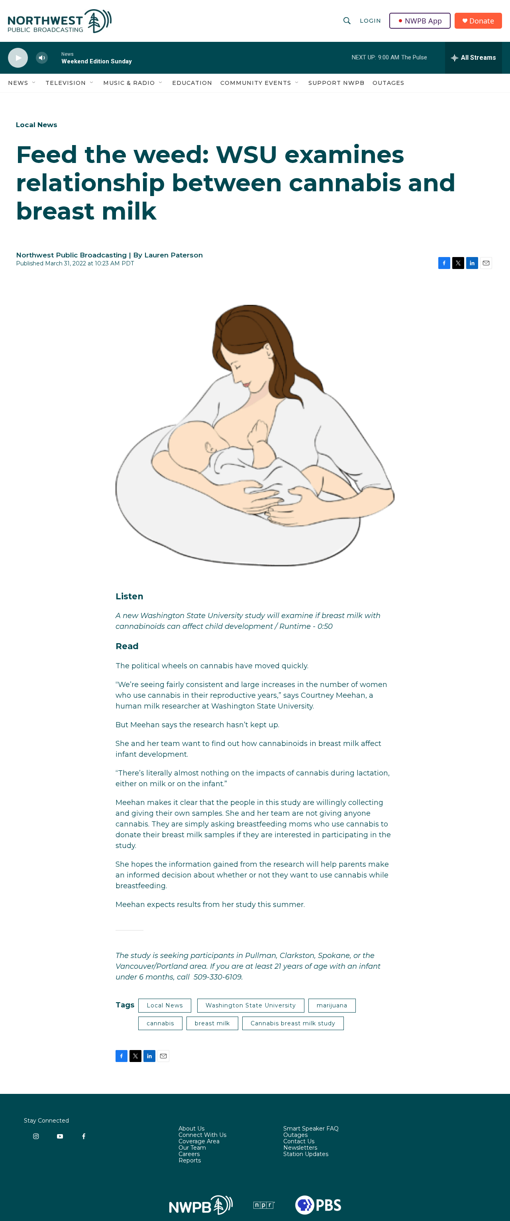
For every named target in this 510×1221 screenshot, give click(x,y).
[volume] (42, 58)
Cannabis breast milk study (293, 1023)
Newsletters (300, 1148)
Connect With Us (202, 1135)
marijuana (332, 1005)
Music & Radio (129, 82)
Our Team (192, 1148)
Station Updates (305, 1154)
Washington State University (251, 1005)
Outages (388, 82)
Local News (36, 125)
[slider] (54, 57)
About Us (191, 1129)
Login (370, 20)
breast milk (212, 1023)
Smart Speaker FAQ (311, 1129)
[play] (18, 58)
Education (192, 82)
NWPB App (423, 21)
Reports (189, 1161)
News (18, 82)
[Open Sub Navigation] (34, 83)
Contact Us (298, 1142)
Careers (189, 1154)
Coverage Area (199, 1142)
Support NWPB (336, 82)
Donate (481, 21)
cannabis (160, 1023)
